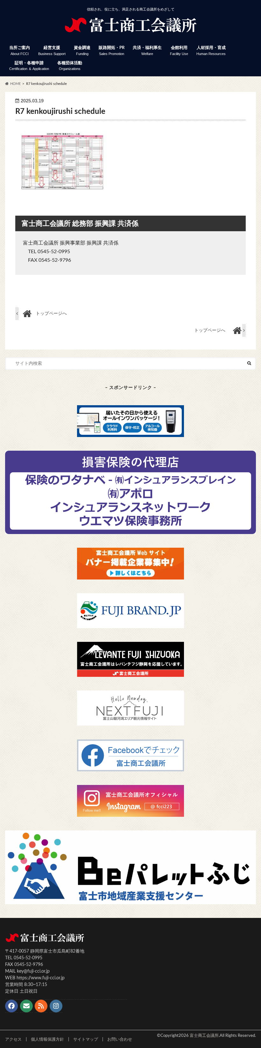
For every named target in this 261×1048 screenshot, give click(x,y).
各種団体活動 (69, 66)
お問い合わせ (119, 1039)
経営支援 (52, 51)
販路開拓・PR (111, 51)
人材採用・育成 (211, 51)
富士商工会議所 (204, 1036)
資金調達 (82, 51)
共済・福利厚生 (147, 51)
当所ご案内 (19, 51)
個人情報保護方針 (47, 1039)
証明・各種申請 (29, 66)
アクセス (13, 1039)
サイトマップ (85, 1039)
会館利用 (179, 51)
